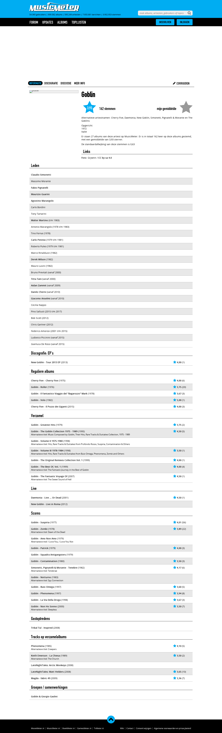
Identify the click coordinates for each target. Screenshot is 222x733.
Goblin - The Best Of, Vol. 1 (46, 466)
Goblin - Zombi (39, 528)
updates (47, 22)
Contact (129, 728)
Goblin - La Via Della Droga (46, 599)
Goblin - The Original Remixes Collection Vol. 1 (57, 460)
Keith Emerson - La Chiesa (45, 655)
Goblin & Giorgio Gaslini (44, 696)
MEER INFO (79, 83)
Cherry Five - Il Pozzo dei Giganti (49, 406)
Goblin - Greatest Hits (43, 424)
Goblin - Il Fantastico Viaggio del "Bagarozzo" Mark (59, 393)
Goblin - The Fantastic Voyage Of (49, 476)
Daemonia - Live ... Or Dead (46, 497)
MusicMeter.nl (53, 728)
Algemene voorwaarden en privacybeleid (172, 728)
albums (62, 22)
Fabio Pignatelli (39, 187)
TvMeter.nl (99, 728)
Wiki (122, 728)
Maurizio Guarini (40, 194)
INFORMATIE (35, 83)
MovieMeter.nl (37, 728)
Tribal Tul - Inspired (42, 627)
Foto (83, 157)
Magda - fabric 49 (40, 678)
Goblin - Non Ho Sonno (44, 606)
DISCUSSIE (66, 83)
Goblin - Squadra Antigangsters (48, 554)
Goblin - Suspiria (40, 522)
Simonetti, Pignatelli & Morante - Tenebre (54, 567)
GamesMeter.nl (84, 728)
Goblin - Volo (38, 400)
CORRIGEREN (182, 83)
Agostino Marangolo (42, 200)
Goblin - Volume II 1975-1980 (47, 440)
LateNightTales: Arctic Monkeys (48, 665)
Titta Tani (36, 278)
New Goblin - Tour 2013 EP (45, 362)
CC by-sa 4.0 (105, 157)
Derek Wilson (38, 259)
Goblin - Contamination (44, 561)
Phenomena (37, 646)
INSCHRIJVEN (165, 22)
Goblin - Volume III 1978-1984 (47, 450)
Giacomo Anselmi (40, 298)
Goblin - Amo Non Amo (44, 538)
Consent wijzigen (143, 728)
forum (34, 22)
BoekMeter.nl (68, 728)
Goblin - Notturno (41, 577)
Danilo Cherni (38, 291)
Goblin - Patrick (39, 548)
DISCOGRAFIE (51, 83)
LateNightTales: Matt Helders (47, 671)
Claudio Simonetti (41, 174)
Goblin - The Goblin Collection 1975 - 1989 (54, 431)
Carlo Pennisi (38, 239)
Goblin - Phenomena (42, 593)
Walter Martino (39, 220)
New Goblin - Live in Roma (45, 504)
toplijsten (79, 22)
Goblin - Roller (39, 387)
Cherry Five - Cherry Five (44, 380)
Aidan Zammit (38, 285)
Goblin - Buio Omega (42, 586)
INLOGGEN (184, 22)
